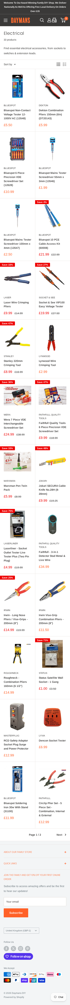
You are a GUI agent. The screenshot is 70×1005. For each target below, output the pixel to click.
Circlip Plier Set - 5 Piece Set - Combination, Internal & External (52, 809)
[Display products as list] (64, 64)
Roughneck (11, 673)
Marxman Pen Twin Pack (15, 487)
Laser (7, 297)
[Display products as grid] (58, 64)
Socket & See (47, 297)
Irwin (7, 610)
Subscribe (16, 912)
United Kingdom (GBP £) (18, 930)
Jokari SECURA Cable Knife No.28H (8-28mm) (52, 489)
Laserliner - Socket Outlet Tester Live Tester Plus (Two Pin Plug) (16, 554)
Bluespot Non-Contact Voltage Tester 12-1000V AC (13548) (17, 114)
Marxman (9, 481)
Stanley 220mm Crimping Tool (13, 363)
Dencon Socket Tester (52, 740)
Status (43, 673)
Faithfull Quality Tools (50, 416)
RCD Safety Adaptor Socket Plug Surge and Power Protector (16, 744)
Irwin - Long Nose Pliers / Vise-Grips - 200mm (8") (16, 619)
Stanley (9, 356)
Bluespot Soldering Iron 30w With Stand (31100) (16, 807)
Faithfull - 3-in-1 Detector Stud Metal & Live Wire (52, 555)
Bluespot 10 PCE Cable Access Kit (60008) (49, 243)
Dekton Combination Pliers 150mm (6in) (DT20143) (51, 114)
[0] (63, 20)
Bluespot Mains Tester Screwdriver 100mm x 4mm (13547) (17, 243)
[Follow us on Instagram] (20, 948)
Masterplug (11, 735)
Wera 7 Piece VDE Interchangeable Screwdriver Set (15, 423)
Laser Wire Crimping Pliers (16, 304)
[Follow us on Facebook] (6, 948)
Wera (7, 414)
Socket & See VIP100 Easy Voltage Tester (52, 304)
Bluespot (10, 168)
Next (59, 834)
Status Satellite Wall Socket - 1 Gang (51, 679)
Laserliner (11, 543)
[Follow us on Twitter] (13, 948)
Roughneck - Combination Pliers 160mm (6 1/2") (15, 681)
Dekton (43, 105)
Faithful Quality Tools (49, 545)
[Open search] (42, 20)
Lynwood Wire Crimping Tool (47, 363)
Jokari (43, 481)
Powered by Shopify (14, 997)
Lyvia (42, 735)
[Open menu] (5, 20)
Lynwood (44, 356)
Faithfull (45, 798)
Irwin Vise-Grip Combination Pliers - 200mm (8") (51, 619)
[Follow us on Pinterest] (27, 948)
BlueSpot (10, 105)
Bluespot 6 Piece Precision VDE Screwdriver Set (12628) (14, 179)
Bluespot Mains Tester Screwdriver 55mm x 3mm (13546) (52, 176)
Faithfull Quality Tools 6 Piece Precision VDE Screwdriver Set (52, 427)
